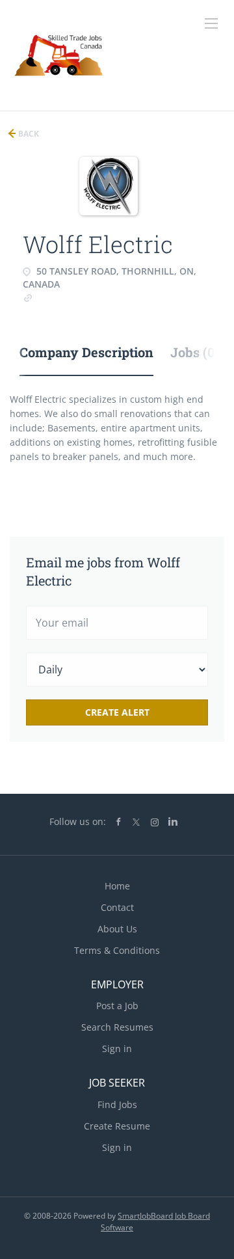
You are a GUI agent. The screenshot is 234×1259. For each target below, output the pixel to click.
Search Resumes (117, 1027)
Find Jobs (117, 1104)
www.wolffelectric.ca (78, 297)
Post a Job (117, 1005)
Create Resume (117, 1126)
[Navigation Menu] (211, 23)
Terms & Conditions (117, 950)
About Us (117, 929)
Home (117, 886)
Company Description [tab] (86, 352)
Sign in (117, 1048)
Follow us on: (77, 821)
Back (27, 133)
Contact (117, 907)
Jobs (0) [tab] (194, 352)
